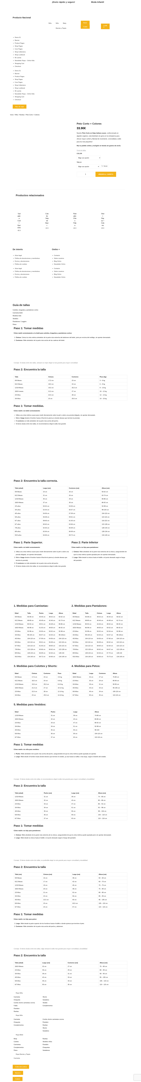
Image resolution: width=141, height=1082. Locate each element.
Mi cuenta (18, 57)
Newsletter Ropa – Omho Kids (24, 60)
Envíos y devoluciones (22, 261)
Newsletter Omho (59, 264)
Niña (16, 115)
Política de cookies (21, 264)
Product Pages (19, 43)
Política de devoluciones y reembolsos (27, 258)
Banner (17, 40)
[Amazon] (110, 271)
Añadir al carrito (105, 174)
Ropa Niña (19, 993)
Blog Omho (57, 261)
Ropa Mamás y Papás (23, 1054)
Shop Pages (19, 46)
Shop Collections (20, 52)
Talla (79, 162)
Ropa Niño (19, 1015)
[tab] (70, 309)
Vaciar (106, 166)
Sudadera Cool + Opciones (19, 220)
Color (79, 153)
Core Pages (19, 49)
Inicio (12, 115)
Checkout (18, 66)
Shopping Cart (19, 63)
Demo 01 (18, 37)
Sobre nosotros (59, 258)
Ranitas (21, 115)
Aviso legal (18, 255)
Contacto (57, 255)
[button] (70, 992)
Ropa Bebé (19, 1035)
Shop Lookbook (20, 55)
